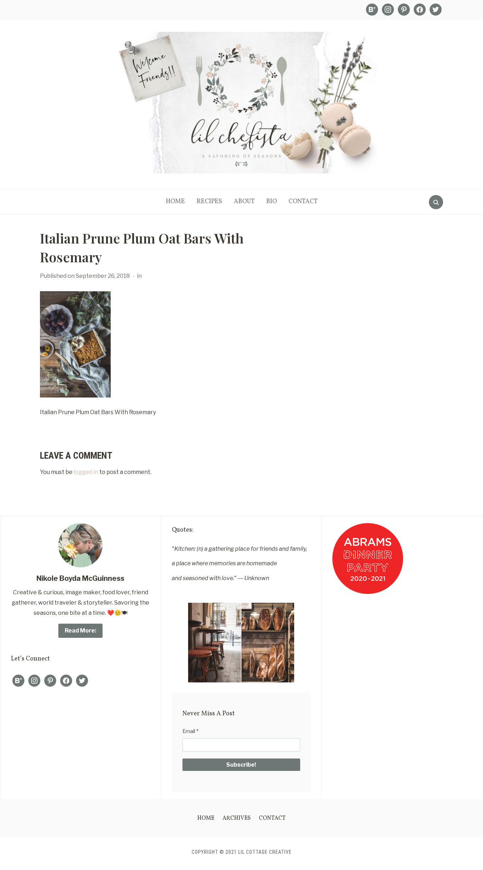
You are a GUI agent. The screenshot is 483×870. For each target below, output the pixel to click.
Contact (303, 201)
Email (190, 731)
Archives (236, 818)
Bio (271, 201)
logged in (86, 472)
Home (175, 201)
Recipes (209, 201)
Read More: (80, 630)
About (244, 201)
